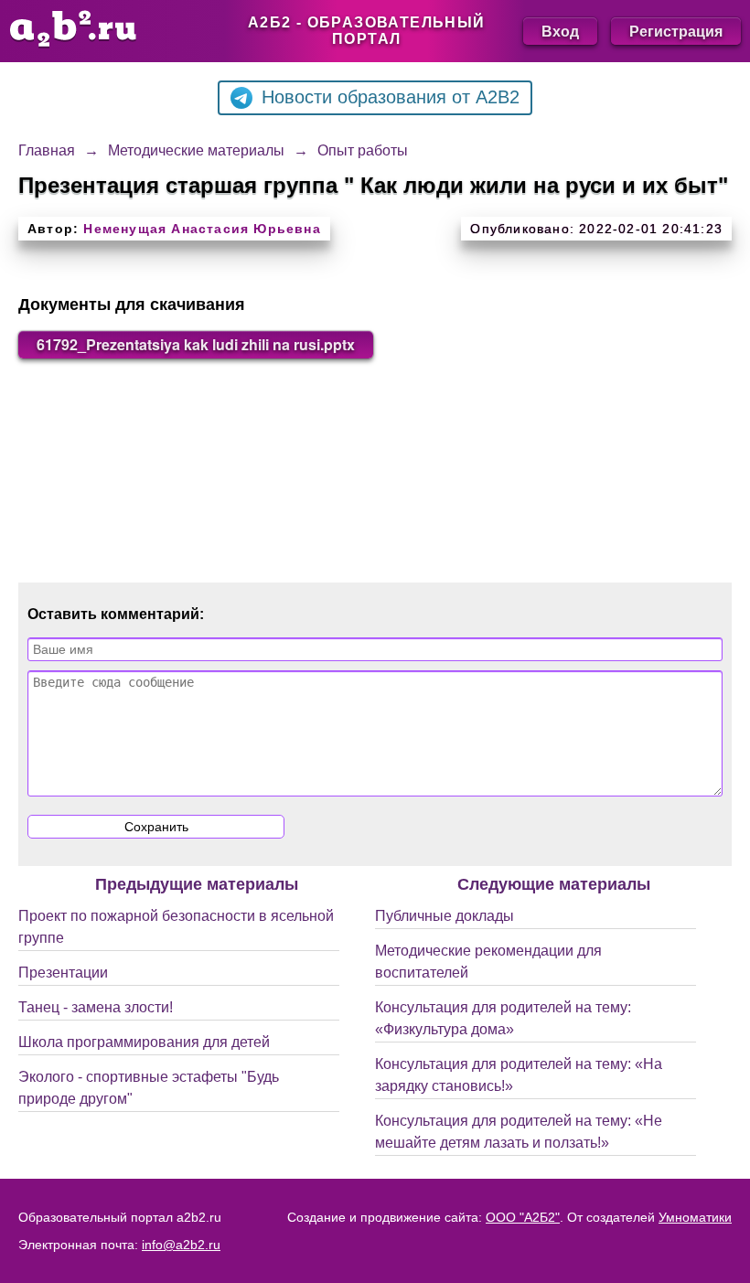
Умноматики (695, 1217)
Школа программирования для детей (144, 1042)
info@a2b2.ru (181, 1244)
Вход (560, 30)
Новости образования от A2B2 (391, 97)
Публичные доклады (444, 916)
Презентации (63, 972)
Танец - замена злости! (95, 1007)
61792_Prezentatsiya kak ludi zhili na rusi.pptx (196, 344)
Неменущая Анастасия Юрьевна (201, 228)
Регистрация (676, 30)
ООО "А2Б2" (523, 1217)
